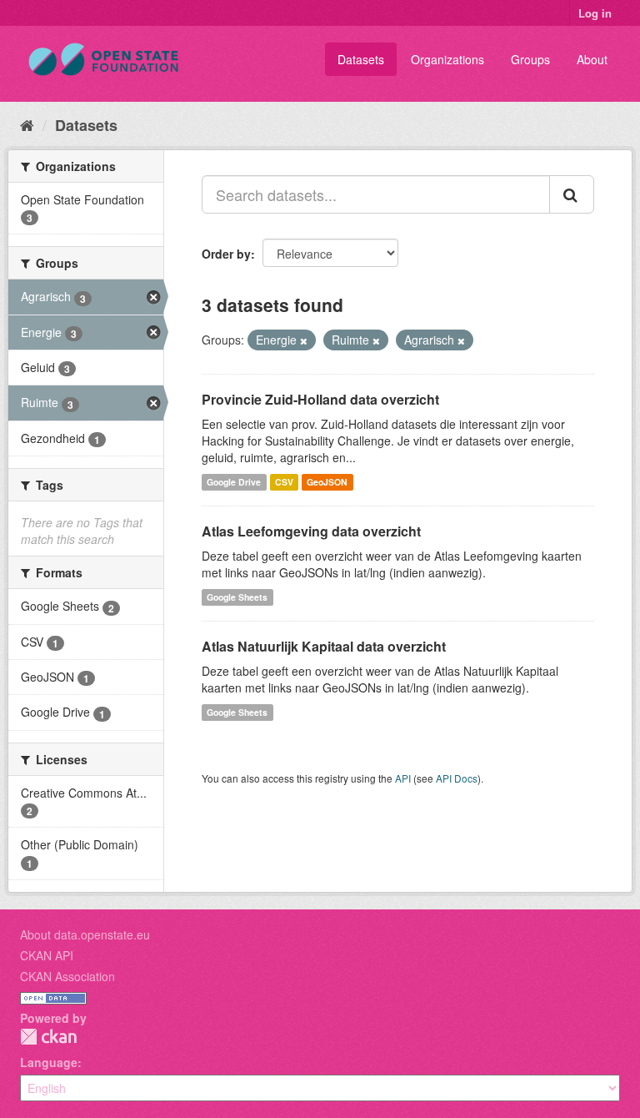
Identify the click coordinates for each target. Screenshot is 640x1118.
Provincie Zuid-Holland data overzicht (320, 399)
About (592, 59)
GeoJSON (327, 482)
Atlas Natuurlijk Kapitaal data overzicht (324, 646)
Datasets (361, 59)
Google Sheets (237, 597)
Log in (595, 13)
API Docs (457, 778)
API (403, 778)
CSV (284, 482)
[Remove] (304, 340)
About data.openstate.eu (85, 934)
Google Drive (234, 482)
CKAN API (46, 955)
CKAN (48, 1036)
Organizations (447, 59)
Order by (226, 253)
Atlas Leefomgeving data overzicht (311, 531)
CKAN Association (67, 976)
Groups (530, 59)
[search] (571, 194)
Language (49, 1062)
